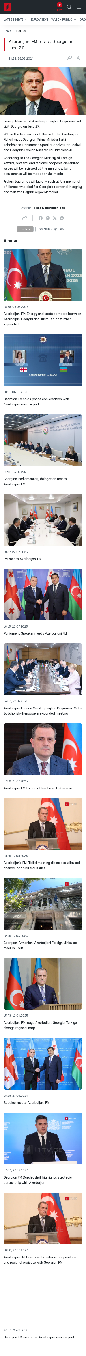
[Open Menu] (78, 7)
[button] (16, 19)
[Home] (7, 7)
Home (7, 31)
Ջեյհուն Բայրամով (52, 229)
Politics (25, 229)
